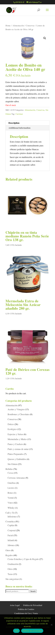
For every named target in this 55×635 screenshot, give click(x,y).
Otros (8, 550)
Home (8, 25)
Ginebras (12, 482)
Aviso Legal (15, 605)
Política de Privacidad (32, 605)
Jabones (11, 545)
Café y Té (10, 512)
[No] (51, 624)
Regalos (9, 555)
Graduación (13, 563)
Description (13, 122)
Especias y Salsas (15, 434)
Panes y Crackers (15, 444)
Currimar (19, 114)
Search (33, 591)
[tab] (27, 122)
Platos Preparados (15, 453)
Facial (10, 535)
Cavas (10, 472)
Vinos (10, 502)
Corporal (12, 530)
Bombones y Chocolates (18, 414)
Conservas (30, 25)
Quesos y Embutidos (17, 459)
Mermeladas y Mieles (17, 439)
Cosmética (10, 521)
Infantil (11, 540)
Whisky (11, 507)
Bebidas (9, 468)
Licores (11, 487)
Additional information (19, 127)
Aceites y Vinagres (16, 409)
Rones (10, 492)
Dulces (11, 424)
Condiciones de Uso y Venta (26, 613)
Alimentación (18, 25)
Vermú (11, 497)
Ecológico (12, 429)
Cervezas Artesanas (16, 477)
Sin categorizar (12, 578)
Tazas (10, 574)
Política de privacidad (32, 631)
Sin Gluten (12, 463)
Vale (16, 631)
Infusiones (12, 516)
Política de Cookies (26, 609)
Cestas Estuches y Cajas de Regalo (23, 559)
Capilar (11, 525)
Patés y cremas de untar (18, 449)
